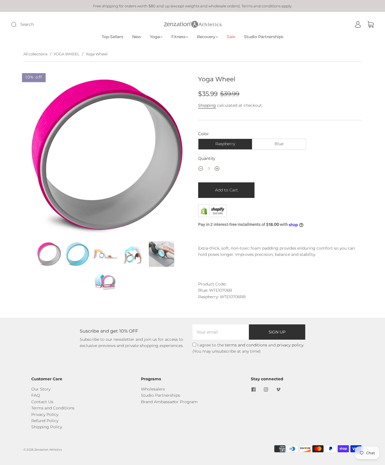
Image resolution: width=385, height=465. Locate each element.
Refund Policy (44, 420)
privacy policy (290, 345)
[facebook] (253, 389)
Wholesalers (153, 389)
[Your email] (221, 332)
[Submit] (51, 24)
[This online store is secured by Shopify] (212, 215)
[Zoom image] (105, 156)
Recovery (206, 36)
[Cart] (371, 24)
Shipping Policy (46, 426)
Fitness (178, 36)
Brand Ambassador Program (169, 401)
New (136, 36)
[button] (39, 156)
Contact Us (42, 401)
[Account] (358, 24)
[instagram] (266, 389)
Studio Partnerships (263, 36)
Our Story (40, 389)
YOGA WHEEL (66, 54)
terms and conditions (246, 345)
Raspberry (225, 143)
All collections (35, 54)
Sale (231, 36)
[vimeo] (278, 389)
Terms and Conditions (52, 408)
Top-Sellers (112, 36)
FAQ (35, 395)
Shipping (207, 105)
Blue (279, 143)
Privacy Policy (44, 414)
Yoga (155, 36)
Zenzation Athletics (48, 449)
